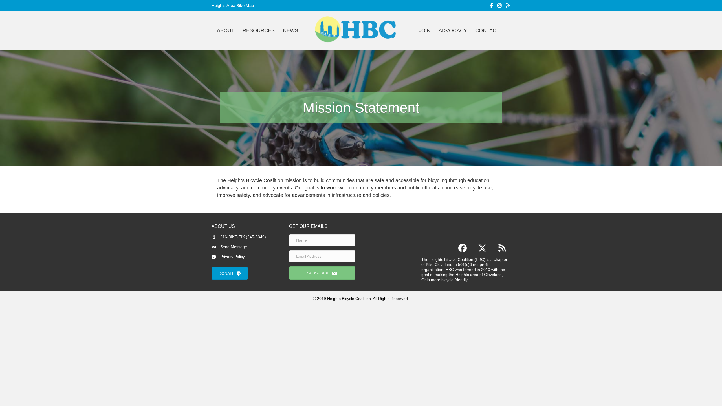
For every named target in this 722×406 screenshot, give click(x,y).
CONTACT (487, 30)
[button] (322, 272)
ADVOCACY (453, 30)
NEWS (290, 30)
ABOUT (225, 30)
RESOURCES (259, 30)
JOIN (424, 30)
